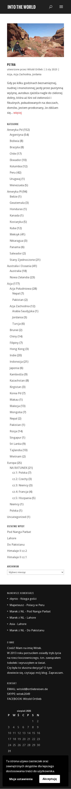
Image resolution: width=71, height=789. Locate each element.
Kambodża (16, 374)
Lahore (11, 538)
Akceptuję (50, 779)
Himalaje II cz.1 (17, 557)
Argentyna (16, 135)
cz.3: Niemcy (20, 485)
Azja (9, 74)
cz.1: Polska (19, 472)
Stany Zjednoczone (22, 260)
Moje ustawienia (21, 779)
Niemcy (14, 504)
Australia (15, 271)
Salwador (16, 253)
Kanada (14, 215)
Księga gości (28, 599)
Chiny (13, 336)
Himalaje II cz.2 (17, 551)
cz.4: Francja (20, 492)
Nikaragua (16, 241)
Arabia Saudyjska (23, 311)
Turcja (16, 324)
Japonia (14, 368)
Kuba (13, 228)
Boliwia (14, 141)
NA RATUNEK (18, 468)
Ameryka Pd (15, 130)
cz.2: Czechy (20, 479)
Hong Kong (17, 349)
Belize (13, 196)
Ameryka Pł (14, 191)
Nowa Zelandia (19, 277)
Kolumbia (16, 166)
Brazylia (15, 147)
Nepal (16, 293)
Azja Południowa (20, 288)
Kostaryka (16, 222)
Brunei (14, 330)
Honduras (16, 209)
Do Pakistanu (16, 544)
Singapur (15, 437)
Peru (13, 172)
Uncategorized (16, 517)
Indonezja (16, 361)
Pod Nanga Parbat (19, 532)
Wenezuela (17, 185)
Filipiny (14, 343)
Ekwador (15, 160)
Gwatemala (17, 203)
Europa (11, 463)
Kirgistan (15, 387)
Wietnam (16, 456)
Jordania (36, 74)
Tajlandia (16, 450)
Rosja (13, 431)
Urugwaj (15, 179)
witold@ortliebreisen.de (32, 689)
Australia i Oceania (19, 266)
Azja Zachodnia (22, 74)
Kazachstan (17, 380)
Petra (11, 65)
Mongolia (16, 412)
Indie (13, 355)
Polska (14, 510)
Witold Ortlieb (35, 69)
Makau (14, 399)
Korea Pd (15, 393)
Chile (13, 153)
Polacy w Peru (35, 605)
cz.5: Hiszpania (21, 498)
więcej (17, 113)
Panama (15, 247)
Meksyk (15, 234)
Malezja (15, 406)
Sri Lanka (16, 444)
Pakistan (18, 300)
